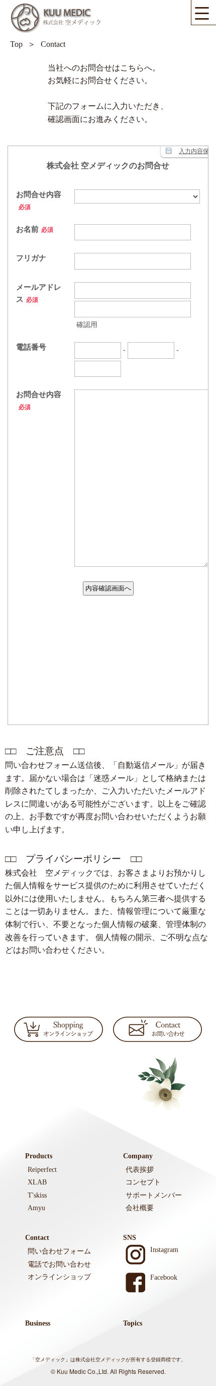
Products (38, 1156)
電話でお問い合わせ (59, 1264)
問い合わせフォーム (59, 1251)
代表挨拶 (140, 1169)
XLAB (37, 1182)
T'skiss (37, 1195)
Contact (37, 1237)
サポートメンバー (154, 1195)
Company (138, 1156)
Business (37, 1323)
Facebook (163, 1277)
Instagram (164, 1249)
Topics (132, 1323)
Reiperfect (42, 1169)
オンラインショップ (59, 1277)
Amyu (36, 1208)
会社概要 (140, 1208)
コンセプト (143, 1182)
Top (16, 44)
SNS (129, 1237)
